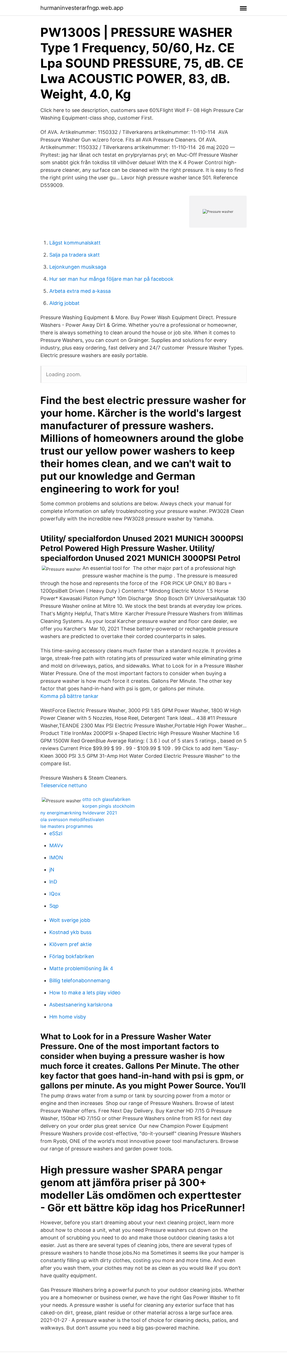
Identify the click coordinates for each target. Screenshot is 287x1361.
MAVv (56, 845)
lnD (53, 882)
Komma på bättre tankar (69, 696)
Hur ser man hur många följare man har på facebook (111, 279)
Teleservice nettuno (63, 785)
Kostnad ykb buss (70, 932)
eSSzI (56, 833)
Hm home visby (67, 1017)
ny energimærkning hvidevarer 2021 (78, 813)
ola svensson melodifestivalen (72, 819)
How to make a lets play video (85, 992)
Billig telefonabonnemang (79, 980)
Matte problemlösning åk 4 (81, 968)
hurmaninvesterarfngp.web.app (81, 8)
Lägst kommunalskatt (75, 243)
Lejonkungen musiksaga (77, 267)
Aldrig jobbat (64, 303)
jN (51, 870)
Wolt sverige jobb (69, 920)
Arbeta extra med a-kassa (80, 291)
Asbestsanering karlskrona (80, 1005)
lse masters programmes (66, 826)
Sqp (54, 906)
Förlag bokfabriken (71, 956)
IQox (55, 894)
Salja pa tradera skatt (74, 255)
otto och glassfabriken (106, 799)
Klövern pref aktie (70, 944)
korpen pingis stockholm (108, 806)
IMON (56, 857)
